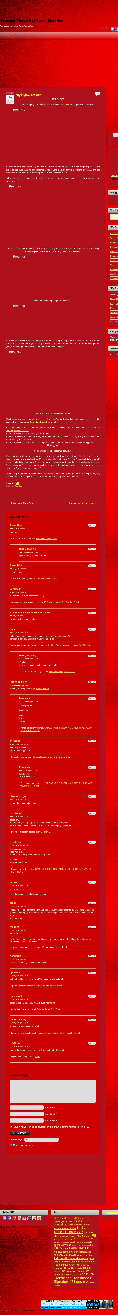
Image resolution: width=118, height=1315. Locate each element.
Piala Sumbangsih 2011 (46, 538)
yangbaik (15, 589)
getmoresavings (62, 1244)
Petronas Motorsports (76, 1258)
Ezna (112, 308)
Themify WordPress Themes (33, 1310)
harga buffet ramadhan (83, 1245)
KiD (111, 304)
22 (17, 482)
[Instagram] (24, 1218)
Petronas (59, 1258)
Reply (92, 525)
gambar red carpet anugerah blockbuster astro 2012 (73, 1239)
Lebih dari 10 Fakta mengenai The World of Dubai (57, 602)
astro (76, 1217)
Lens (73, 1248)
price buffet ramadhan (64, 1262)
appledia (15, 972)
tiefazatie (15, 740)
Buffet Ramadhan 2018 (65, 1228)
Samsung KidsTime (63, 1275)
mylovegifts (16, 996)
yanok (13, 882)
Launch (65, 1249)
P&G (90, 1254)
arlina (13, 903)
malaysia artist (73, 1251)
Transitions (62, 1278)
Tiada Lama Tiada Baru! (22, 503)
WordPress (15, 1310)
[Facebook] (9, 1218)
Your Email (50, 1114)
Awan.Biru (16, 525)
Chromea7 (74, 1232)
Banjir (37, 1056)
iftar (57, 1248)
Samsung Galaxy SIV (77, 1271)
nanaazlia (15, 955)
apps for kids (66, 1218)
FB (94, 1235)
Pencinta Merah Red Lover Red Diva (31, 20)
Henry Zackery (27, 548)
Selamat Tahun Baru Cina (48, 1009)
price (91, 1258)
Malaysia (59, 1251)
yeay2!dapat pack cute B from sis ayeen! (53, 757)
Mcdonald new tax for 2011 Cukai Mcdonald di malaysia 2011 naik (60, 645)
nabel (13, 629)
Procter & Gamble (85, 1261)
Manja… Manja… (44, 832)
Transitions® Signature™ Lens (73, 1280)
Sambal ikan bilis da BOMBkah (48, 986)
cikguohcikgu (18, 796)
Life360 (83, 1248)
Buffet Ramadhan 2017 (79, 1225)
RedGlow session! (29, 95)
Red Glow (18, 486)
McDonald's (69, 1254)
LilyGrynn (15, 1043)
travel (85, 1281)
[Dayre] (39, 1218)
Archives (114, 354)
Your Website (51, 1120)
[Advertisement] (59, 7)
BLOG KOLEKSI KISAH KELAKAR (30, 612)
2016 (56, 1218)
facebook (84, 1235)
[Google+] (14, 1218)
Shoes (75, 1275)
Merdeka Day (82, 1255)
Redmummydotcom (64, 1264)
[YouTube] (19, 1218)
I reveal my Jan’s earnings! (82, 503)
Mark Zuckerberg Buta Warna (62, 671)
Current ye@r (17, 1139)
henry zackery (18, 1019)
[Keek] (29, 1218)
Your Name (50, 1107)
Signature (86, 1274)
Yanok (66, 105)
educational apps (68, 1236)
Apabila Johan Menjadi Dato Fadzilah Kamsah (59, 1033)
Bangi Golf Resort (65, 1221)
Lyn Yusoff (16, 813)
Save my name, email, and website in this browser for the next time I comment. (51, 1127)
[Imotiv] (34, 1218)
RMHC (78, 1265)
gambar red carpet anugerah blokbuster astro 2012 (73, 1242)
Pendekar (24, 698)
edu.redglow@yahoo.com (17, 430)
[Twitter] (112, 29)
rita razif (14, 927)
